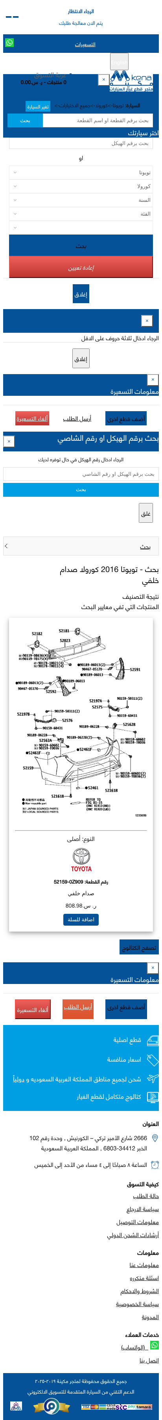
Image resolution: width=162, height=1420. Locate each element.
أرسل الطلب (77, 417)
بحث (25, 120)
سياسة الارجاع (143, 1208)
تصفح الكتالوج (139, 946)
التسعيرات (85, 43)
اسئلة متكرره (144, 1277)
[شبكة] (8, 17)
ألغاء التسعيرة (32, 417)
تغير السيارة (38, 106)
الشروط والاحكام (140, 1290)
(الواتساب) (134, 1346)
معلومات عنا (144, 1264)
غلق (146, 512)
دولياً (18, 1079)
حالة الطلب (146, 1195)
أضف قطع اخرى (126, 418)
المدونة (150, 1316)
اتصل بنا (149, 1359)
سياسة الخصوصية (137, 1303)
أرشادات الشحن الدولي (133, 1234)
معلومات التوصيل (138, 1221)
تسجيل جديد (84, 62)
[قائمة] (15, 17)
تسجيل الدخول (47, 62)
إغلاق (81, 293)
